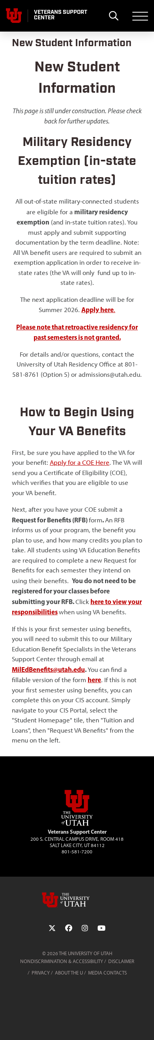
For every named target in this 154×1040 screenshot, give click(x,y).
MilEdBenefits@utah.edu (48, 669)
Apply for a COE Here (79, 462)
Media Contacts (107, 973)
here (94, 679)
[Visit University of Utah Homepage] (14, 16)
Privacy (41, 973)
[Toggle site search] (113, 16)
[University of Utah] (77, 899)
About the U (69, 973)
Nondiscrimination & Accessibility (61, 961)
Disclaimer (121, 961)
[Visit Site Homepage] (77, 824)
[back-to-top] (144, 1024)
